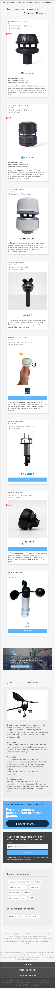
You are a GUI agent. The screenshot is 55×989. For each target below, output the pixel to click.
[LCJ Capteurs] (27, 390)
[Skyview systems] (27, 473)
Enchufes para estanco (17, 898)
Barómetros (35, 887)
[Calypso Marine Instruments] (27, 542)
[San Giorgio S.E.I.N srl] (27, 238)
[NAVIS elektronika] (27, 623)
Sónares (27, 893)
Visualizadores (14, 893)
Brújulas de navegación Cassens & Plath (23, 916)
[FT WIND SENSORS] (27, 72)
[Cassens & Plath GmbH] (27, 314)
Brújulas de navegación (17, 887)
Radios (37, 882)
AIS (31, 898)
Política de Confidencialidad (27, 857)
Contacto (27, 398)
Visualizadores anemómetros (19, 882)
